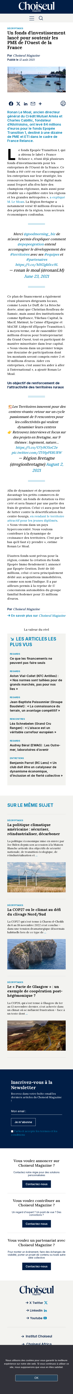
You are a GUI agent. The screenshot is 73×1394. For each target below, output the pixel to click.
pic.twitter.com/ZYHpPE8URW (37, 452)
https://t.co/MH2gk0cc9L (36, 264)
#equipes (51, 254)
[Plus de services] (40, 104)
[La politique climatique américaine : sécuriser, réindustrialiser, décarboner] (36, 877)
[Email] (32, 104)
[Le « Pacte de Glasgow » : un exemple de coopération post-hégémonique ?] (36, 1035)
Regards (15, 654)
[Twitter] (18, 104)
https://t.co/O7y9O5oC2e (37, 447)
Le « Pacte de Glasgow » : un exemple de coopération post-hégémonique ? (34, 991)
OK (36, 1377)
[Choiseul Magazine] (36, 1290)
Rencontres (17, 719)
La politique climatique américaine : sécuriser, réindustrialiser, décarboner (33, 829)
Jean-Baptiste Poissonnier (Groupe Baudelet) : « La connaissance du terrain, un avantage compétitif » (36, 706)
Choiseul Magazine (26, 55)
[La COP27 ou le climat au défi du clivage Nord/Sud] (36, 954)
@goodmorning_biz (39, 234)
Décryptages (15, 28)
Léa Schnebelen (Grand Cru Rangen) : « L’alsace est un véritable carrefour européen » (33, 728)
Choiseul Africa (39, 1344)
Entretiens (17, 758)
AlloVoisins (19, 124)
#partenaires (36, 259)
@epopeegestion (30, 244)
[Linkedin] (25, 104)
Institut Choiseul (39, 1336)
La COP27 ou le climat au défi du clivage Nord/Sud (34, 911)
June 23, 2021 (36, 276)
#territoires (19, 254)
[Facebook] (11, 104)
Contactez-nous (37, 1184)
